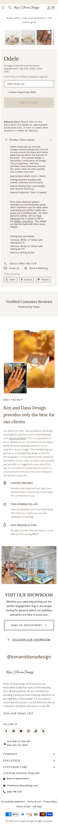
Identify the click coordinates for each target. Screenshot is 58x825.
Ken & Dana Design (23, 821)
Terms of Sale (23, 806)
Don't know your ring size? (35, 76)
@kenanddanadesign (29, 657)
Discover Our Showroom (31, 639)
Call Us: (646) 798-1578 (23, 263)
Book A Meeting (38, 268)
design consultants (23, 221)
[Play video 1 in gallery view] (44, 37)
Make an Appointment (26, 625)
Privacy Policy (50, 801)
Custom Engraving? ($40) (22, 92)
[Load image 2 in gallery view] (28, 37)
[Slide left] (2, 18)
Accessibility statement (13, 801)
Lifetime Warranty (22, 482)
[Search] (10, 7)
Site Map (37, 806)
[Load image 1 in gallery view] (12, 37)
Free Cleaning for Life (24, 503)
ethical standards (17, 438)
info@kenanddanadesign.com (22, 785)
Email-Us (14, 268)
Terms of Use (34, 801)
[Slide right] (55, 18)
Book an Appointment (18, 778)
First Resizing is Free (24, 524)
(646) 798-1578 (14, 791)
